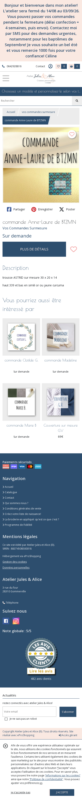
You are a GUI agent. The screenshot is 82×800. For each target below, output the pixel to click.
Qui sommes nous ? (16, 503)
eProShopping (25, 735)
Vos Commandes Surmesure (25, 228)
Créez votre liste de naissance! (22, 514)
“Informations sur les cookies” (62, 775)
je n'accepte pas (20, 792)
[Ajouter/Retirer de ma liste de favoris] (73, 249)
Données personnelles (16, 567)
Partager (18, 209)
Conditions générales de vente (22, 508)
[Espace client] (50, 66)
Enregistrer (45, 209)
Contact (40, 66)
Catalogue (10, 492)
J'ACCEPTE (62, 792)
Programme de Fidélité (18, 525)
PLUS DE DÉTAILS (34, 249)
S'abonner (68, 712)
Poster (70, 209)
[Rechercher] (77, 101)
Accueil (11, 112)
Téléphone (12, 602)
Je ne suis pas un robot (23, 718)
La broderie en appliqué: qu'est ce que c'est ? (31, 519)
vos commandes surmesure (38, 112)
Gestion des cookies (15, 562)
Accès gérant (69, 735)
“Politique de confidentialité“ (46, 779)
